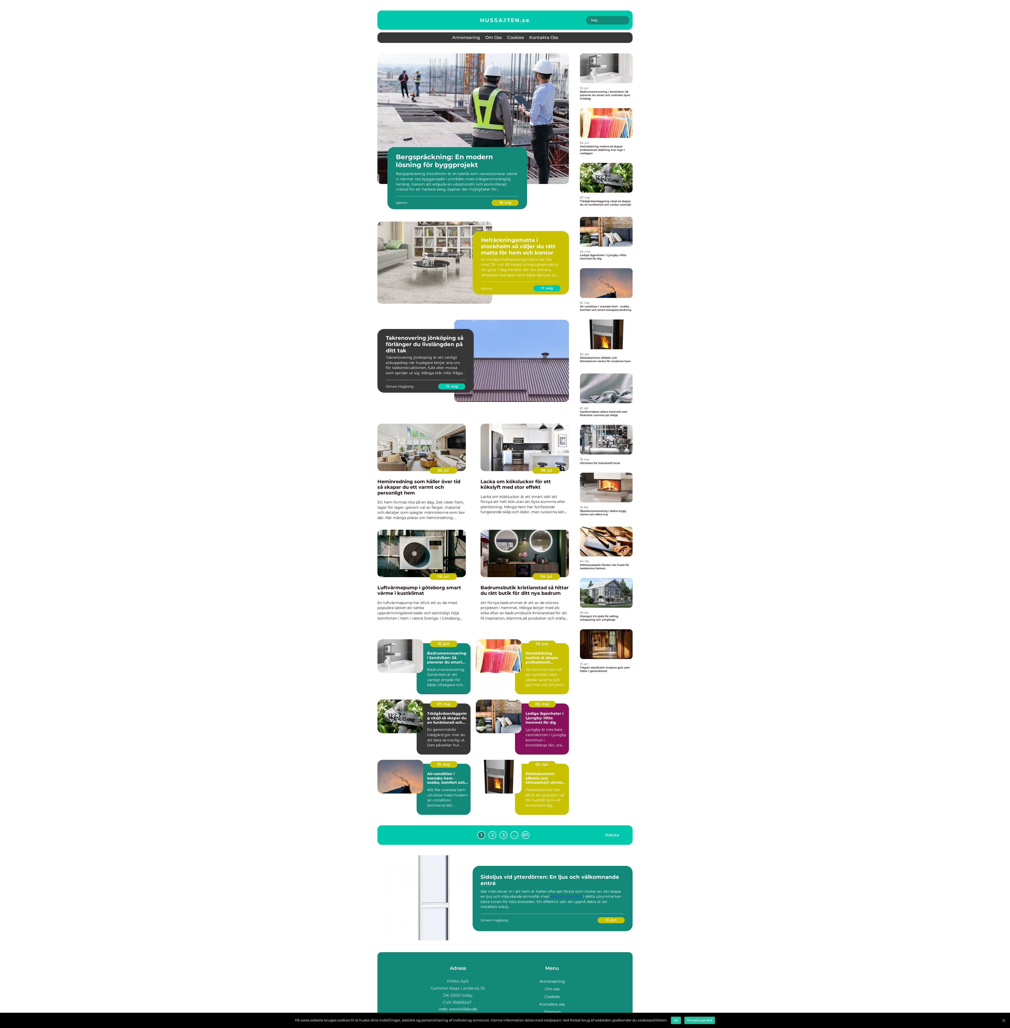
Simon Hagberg (399, 386)
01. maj (443, 764)
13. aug (452, 386)
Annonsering (466, 37)
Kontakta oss (543, 37)
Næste (612, 834)
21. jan (611, 920)
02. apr (542, 764)
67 (525, 834)
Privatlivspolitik (699, 1020)
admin (401, 203)
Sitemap (552, 1011)
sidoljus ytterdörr (566, 896)
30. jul (443, 470)
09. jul (546, 470)
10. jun (444, 643)
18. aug (505, 202)
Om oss (493, 37)
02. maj (542, 704)
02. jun (542, 643)
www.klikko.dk (463, 1008)
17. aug (547, 288)
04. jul (546, 576)
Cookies (515, 37)
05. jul (443, 576)
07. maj (444, 704)
